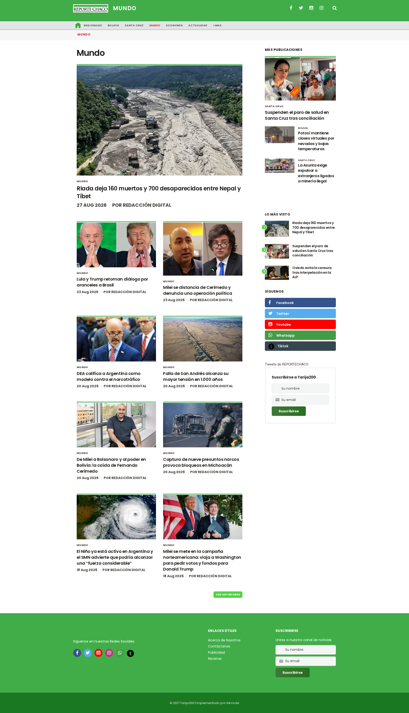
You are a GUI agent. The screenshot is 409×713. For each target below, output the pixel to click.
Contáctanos (219, 646)
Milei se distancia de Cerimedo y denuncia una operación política (197, 290)
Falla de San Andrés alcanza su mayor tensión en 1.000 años (196, 376)
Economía (174, 25)
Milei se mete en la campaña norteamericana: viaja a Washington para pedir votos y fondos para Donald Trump (202, 560)
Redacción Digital (147, 205)
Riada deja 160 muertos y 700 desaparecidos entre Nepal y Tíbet (313, 227)
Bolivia (113, 25)
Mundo (125, 8)
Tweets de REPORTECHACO (286, 364)
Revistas (215, 658)
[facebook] (77, 653)
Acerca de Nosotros (224, 640)
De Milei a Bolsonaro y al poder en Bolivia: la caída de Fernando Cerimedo (111, 465)
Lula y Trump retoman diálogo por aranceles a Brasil (112, 282)
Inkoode (233, 703)
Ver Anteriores (228, 594)
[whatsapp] (120, 653)
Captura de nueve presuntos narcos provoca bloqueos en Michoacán (201, 462)
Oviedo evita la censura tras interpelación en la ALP (312, 272)
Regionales (93, 25)
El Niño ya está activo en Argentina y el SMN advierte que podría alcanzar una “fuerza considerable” (115, 557)
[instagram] (109, 653)
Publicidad (216, 652)
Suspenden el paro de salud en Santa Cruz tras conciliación (297, 115)
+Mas (217, 25)
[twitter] (88, 653)
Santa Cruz (134, 25)
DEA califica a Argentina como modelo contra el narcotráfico (109, 376)
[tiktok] (130, 653)
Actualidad (197, 25)
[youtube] (98, 653)
